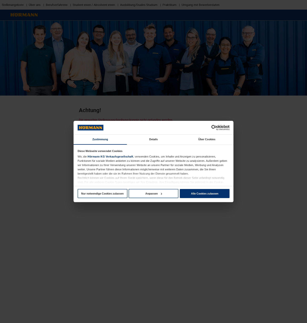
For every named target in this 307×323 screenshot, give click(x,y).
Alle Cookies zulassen (204, 193)
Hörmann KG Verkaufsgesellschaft (110, 156)
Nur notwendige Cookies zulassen (102, 193)
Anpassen (151, 193)
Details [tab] (153, 139)
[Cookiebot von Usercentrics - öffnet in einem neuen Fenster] (214, 127)
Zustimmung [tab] (100, 139)
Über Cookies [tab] (206, 139)
